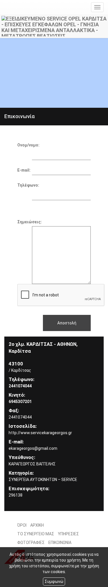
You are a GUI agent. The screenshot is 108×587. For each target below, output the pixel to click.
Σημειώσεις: (29, 222)
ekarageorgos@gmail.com (33, 448)
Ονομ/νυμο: (28, 145)
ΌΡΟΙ (21, 525)
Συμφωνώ (54, 581)
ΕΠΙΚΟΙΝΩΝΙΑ (59, 542)
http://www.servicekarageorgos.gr (40, 432)
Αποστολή (66, 323)
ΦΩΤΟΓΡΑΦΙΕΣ (31, 542)
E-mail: (24, 170)
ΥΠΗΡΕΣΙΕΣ (68, 534)
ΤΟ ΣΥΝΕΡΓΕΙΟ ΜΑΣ (35, 534)
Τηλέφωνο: (28, 185)
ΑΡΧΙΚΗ (37, 525)
